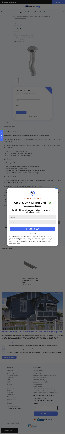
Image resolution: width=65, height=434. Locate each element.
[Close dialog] (56, 190)
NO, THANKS (32, 234)
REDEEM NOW (32, 229)
